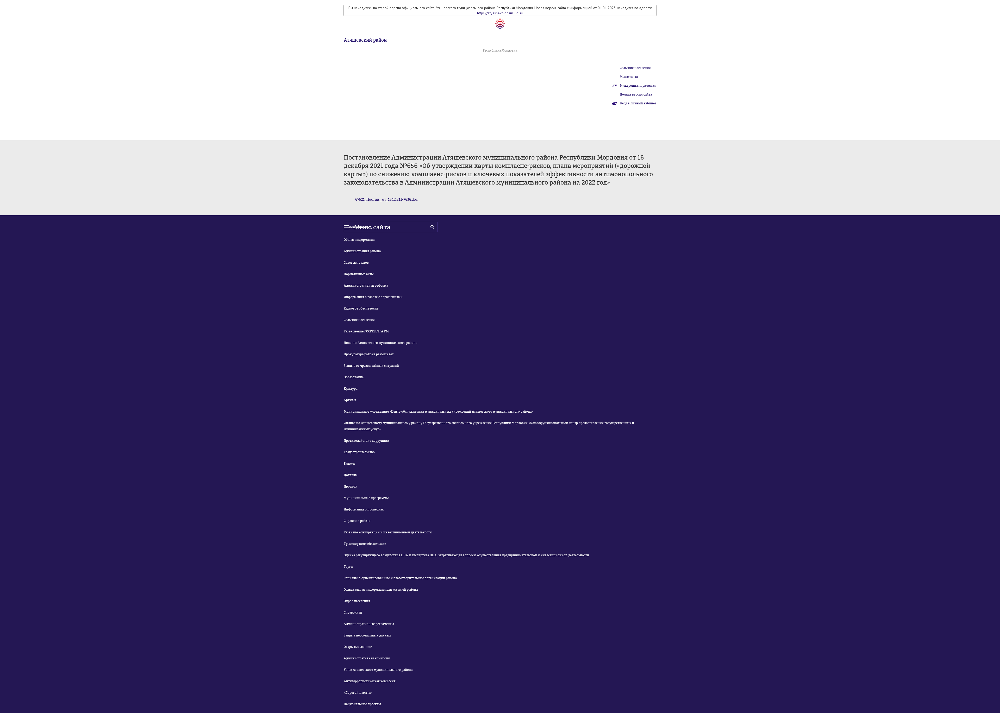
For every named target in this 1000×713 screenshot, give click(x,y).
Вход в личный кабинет (638, 103)
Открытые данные (358, 647)
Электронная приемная (638, 85)
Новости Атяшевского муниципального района (380, 343)
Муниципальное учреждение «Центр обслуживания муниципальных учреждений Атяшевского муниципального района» (438, 411)
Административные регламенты (369, 624)
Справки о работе (357, 521)
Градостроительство (359, 452)
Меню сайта (629, 77)
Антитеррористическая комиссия (370, 681)
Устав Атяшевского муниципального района (378, 670)
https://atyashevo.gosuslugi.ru (500, 13)
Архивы (350, 400)
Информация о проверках (364, 509)
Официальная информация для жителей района (381, 589)
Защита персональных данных (367, 635)
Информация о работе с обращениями (373, 297)
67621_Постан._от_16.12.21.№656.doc (386, 199)
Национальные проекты (362, 704)
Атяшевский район (365, 40)
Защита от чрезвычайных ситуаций (371, 366)
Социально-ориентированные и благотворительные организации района (400, 578)
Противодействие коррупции (366, 441)
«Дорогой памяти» (358, 693)
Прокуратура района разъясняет (368, 354)
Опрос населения (357, 601)
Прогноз (350, 486)
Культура (350, 388)
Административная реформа (366, 285)
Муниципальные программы (366, 498)
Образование (354, 377)
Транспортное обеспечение (365, 544)
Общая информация (359, 240)
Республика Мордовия (500, 50)
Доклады (351, 475)
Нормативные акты (359, 274)
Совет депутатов (356, 262)
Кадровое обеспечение (361, 308)
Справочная (353, 612)
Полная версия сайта (636, 94)
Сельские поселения (635, 68)
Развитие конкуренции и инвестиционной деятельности (388, 532)
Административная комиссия (367, 658)
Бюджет (349, 463)
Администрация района (362, 251)
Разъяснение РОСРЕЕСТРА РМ (366, 331)
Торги (348, 567)
